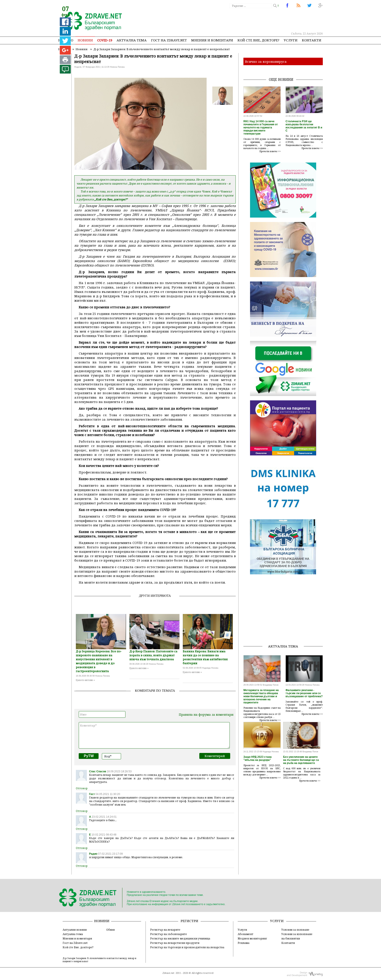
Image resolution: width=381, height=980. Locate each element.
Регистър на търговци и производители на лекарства (187, 947)
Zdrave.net (168, 973)
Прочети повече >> (270, 151)
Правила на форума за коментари (206, 714)
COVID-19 (104, 40)
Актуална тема (132, 40)
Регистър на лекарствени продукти (174, 943)
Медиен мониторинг (252, 938)
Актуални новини (75, 929)
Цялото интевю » (85, 680)
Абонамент (245, 934)
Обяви (110, 929)
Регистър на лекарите (165, 929)
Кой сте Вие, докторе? (258, 40)
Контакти (311, 40)
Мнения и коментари (212, 40)
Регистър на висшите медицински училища (180, 938)
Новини (85, 40)
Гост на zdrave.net (169, 40)
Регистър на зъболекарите (168, 934)
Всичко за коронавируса (266, 61)
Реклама (243, 943)
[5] (65, 72)
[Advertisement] (242, 20)
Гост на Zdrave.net (75, 943)
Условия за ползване (295, 929)
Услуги (290, 40)
